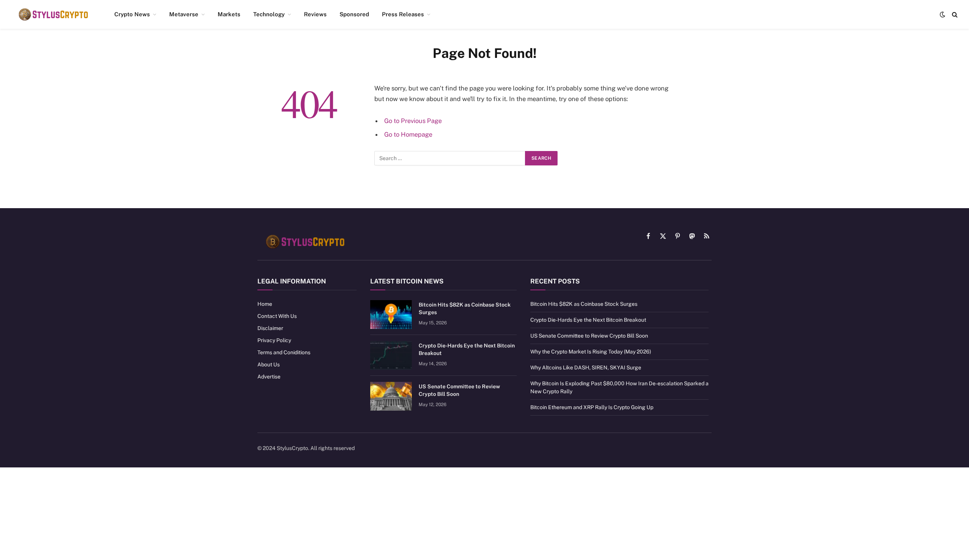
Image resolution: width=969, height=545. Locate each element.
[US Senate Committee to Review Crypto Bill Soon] (391, 396)
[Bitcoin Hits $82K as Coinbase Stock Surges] (391, 314)
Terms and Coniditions (283, 352)
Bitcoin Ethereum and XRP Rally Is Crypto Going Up (591, 407)
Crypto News (132, 14)
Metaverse (183, 14)
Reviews (315, 14)
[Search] (954, 14)
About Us (268, 364)
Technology (269, 14)
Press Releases (403, 14)
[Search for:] (450, 158)
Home (264, 304)
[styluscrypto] (53, 14)
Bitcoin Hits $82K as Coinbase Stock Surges (465, 308)
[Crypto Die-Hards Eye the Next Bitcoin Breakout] (391, 355)
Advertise (268, 377)
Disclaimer (270, 328)
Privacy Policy (274, 340)
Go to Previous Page (413, 121)
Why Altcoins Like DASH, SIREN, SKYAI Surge (585, 367)
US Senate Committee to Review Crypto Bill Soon (459, 390)
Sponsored (354, 14)
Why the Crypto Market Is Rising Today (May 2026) (590, 352)
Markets (229, 14)
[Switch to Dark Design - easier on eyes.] (942, 14)
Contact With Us (277, 316)
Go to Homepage (408, 134)
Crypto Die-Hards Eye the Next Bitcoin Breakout (467, 349)
